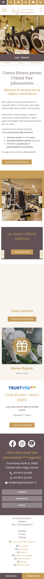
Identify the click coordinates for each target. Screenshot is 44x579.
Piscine (7, 63)
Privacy (22, 534)
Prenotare (33, 576)
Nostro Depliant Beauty (17, 162)
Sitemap (22, 537)
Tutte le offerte (22, 252)
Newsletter (22, 499)
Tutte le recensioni (22, 425)
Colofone (22, 531)
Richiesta (11, 576)
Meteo (22, 505)
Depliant (22, 492)
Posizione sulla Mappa (22, 319)
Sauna (20, 63)
